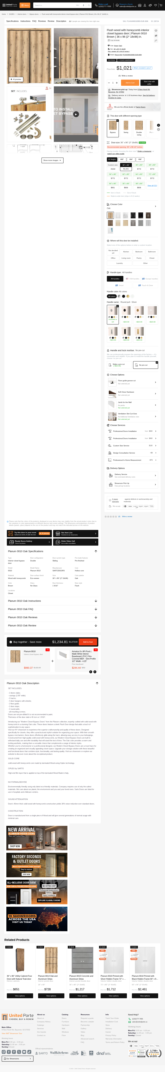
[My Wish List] (155, 5)
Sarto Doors (140, 107)
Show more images (50, 160)
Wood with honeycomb (17, 578)
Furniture (65, 1022)
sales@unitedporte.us (127, 6)
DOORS (11, 14)
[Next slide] (158, 125)
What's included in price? (142, 68)
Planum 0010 (30, 651)
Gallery (83, 1028)
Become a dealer (87, 1022)
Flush (77, 586)
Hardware (65, 1025)
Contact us (41, 1035)
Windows (65, 1032)
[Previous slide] (158, 129)
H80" (122, 159)
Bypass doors (34, 14)
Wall (63, 1028)
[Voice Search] (83, 5)
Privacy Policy (111, 1035)
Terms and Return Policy (115, 1042)
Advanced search (87, 1039)
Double (33, 561)
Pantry (139, 258)
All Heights (112, 159)
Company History (43, 1022)
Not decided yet (113, 251)
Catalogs (40, 1025)
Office (113, 258)
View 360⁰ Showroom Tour (12, 1033)
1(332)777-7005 (104, 6)
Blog (82, 1035)
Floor (64, 1035)
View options (20, 996)
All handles (115, 279)
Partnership (85, 1025)
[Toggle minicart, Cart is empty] (161, 5)
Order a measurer (144, 151)
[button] (29, 533)
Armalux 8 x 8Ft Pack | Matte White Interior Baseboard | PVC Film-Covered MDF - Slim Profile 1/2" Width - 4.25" (84, 656)
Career (108, 1032)
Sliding (55, 561)
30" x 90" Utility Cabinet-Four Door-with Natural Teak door (19, 977)
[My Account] (144, 5)
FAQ (82, 1042)
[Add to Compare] (156, 35)
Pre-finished (79, 561)
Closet (10, 593)
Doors (64, 1018)
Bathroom (152, 252)
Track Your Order (112, 1018)
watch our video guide (115, 154)
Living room (126, 258)
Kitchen (126, 252)
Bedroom (139, 252)
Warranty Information (114, 1039)
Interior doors (22, 14)
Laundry (119, 263)
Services (40, 1028)
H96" (140, 159)
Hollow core (79, 571)
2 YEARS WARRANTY (115, 500)
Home (4, 14)
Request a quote (87, 1018)
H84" (131, 159)
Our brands (41, 1032)
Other (145, 263)
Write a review (127, 76)
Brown (10, 586)
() (119, 76)
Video (83, 1032)
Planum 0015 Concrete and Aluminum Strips (81, 977)
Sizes (108, 1025)
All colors (111, 296)
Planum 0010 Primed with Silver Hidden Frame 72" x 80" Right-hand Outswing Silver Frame (114, 977)
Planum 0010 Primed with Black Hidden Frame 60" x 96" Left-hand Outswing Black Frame (145, 977)
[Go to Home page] (9, 5)
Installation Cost (112, 1022)
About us (40, 1018)
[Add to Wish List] (156, 31)
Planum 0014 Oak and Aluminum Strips (48, 977)
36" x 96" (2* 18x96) (60, 578)
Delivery (109, 1028)
